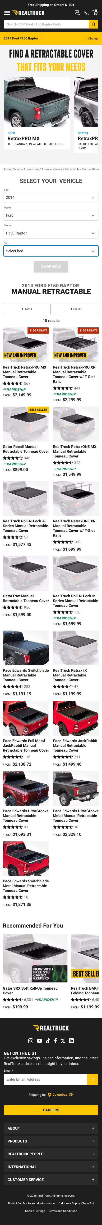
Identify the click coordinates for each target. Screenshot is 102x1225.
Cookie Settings (35, 1211)
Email (8, 1070)
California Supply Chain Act (76, 1203)
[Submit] (92, 1079)
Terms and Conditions (63, 1211)
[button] (51, 1128)
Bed (6, 243)
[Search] (93, 24)
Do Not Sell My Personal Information (31, 1203)
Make (7, 207)
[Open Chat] (77, 12)
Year (6, 189)
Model (8, 225)
